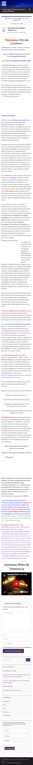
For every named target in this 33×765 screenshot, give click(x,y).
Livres (4, 708)
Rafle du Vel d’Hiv (8, 686)
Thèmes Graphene (16, 762)
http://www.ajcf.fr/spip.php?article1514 (15, 496)
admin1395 (12, 32)
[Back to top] (29, 761)
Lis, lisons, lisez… (15, 23)
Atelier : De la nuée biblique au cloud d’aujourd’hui (17, 19)
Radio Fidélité (6, 715)
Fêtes (24, 32)
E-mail (7, 740)
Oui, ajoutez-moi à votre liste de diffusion (17, 647)
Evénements (6, 701)
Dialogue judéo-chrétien (10, 671)
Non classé (6, 712)
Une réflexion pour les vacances (12, 690)
